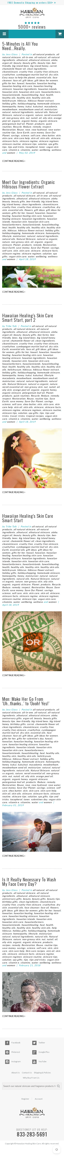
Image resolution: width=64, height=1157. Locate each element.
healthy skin (24, 97)
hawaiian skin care (29, 92)
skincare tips (29, 144)
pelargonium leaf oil (13, 123)
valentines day (39, 799)
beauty (17, 63)
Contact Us (27, 1072)
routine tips (8, 132)
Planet (29, 123)
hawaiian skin (10, 92)
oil (40, 118)
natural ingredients (22, 112)
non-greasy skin (15, 118)
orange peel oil (21, 389)
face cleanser (31, 907)
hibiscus (21, 100)
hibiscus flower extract (41, 100)
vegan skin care (17, 256)
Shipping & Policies (42, 1072)
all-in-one (27, 57)
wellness (56, 149)
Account (38, 1099)
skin (58, 135)
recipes (6, 945)
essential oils (43, 77)
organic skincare (48, 120)
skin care (7, 138)
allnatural (21, 60)
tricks (21, 416)
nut (28, 118)
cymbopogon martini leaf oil (32, 74)
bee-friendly (33, 201)
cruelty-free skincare (46, 71)
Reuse (20, 129)
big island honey (39, 65)
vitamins (25, 149)
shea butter (48, 135)
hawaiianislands (11, 94)
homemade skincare (48, 103)
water (35, 149)
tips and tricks (16, 147)
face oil (17, 80)
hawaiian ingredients (25, 89)
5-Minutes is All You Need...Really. (20, 45)
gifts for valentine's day (30, 738)
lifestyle (6, 236)
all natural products (44, 54)
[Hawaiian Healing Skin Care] (32, 13)
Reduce (27, 126)
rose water (54, 129)
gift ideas (28, 80)
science (25, 135)
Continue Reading (13, 161)
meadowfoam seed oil (31, 109)
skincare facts (10, 141)
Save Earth (23, 132)
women (11, 152)
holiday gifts (9, 103)
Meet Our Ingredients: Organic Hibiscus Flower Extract (28, 184)
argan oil (7, 63)
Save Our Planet (40, 247)
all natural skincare (24, 195)
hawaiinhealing (30, 94)
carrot (53, 65)
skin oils (44, 138)
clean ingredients (36, 68)
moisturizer (50, 109)
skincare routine (11, 144)
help (54, 927)
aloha (54, 60)
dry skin (53, 74)
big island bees (20, 65)
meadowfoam (9, 109)
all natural (38, 192)
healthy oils (8, 97)
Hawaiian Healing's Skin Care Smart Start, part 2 (27, 317)
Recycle (17, 126)
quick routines (21, 395)
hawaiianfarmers (50, 92)
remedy (37, 126)
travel (13, 416)
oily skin (47, 118)
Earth (5, 349)
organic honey (29, 120)
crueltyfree (8, 74)
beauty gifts (29, 63)
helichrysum (9, 100)
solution (42, 144)
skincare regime (28, 141)
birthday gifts (18, 724)
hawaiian (31, 83)
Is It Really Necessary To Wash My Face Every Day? (29, 881)
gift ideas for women (46, 80)
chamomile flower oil (14, 68)
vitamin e (14, 149)
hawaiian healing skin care (17, 86)
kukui (28, 106)
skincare (55, 138)
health (49, 94)
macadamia (50, 106)
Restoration (9, 129)
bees (14, 337)
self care (35, 135)
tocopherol (31, 147)
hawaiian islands (47, 89)
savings (15, 135)
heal (42, 94)
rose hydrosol (39, 129)
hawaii (20, 83)
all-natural (40, 57)
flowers (28, 210)
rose (27, 129)
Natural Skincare (25, 239)
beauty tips (44, 63)
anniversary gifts (12, 718)
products (40, 123)
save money (37, 132)
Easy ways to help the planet (18, 77)
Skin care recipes (35, 951)
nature (39, 115)
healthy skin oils (41, 97)
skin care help (22, 138)
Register (25, 1099)
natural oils (41, 112)
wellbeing (44, 149)
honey (20, 106)
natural (6, 112)
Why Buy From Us (31, 1077)
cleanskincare (10, 71)
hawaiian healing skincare (23, 744)
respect (46, 126)
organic (16, 120)
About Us (15, 1072)
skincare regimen (48, 141)
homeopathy (9, 106)
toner (42, 147)
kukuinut (38, 106)
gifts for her (9, 83)
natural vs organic (23, 115)
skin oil (35, 138)
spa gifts (53, 144)
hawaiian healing (46, 83)
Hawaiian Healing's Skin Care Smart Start (27, 518)
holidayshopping (27, 103)
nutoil (34, 118)
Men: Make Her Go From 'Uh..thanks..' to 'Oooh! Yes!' (25, 701)
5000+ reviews (32, 26)
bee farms (43, 334)
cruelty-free (26, 71)
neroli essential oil (12, 387)
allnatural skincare (39, 60)
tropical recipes (35, 416)
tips (4, 147)
